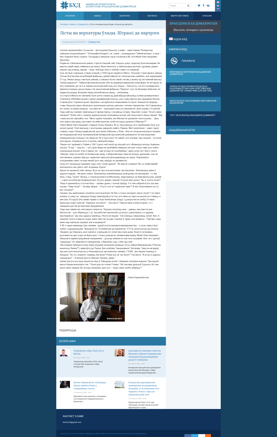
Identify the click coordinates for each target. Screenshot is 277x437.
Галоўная (70, 16)
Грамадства (94, 42)
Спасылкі (207, 16)
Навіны (97, 16)
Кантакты (152, 16)
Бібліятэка (125, 16)
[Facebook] (187, 435)
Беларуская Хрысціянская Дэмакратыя (111, 5)
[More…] (206, 435)
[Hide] (209, 435)
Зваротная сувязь (180, 16)
